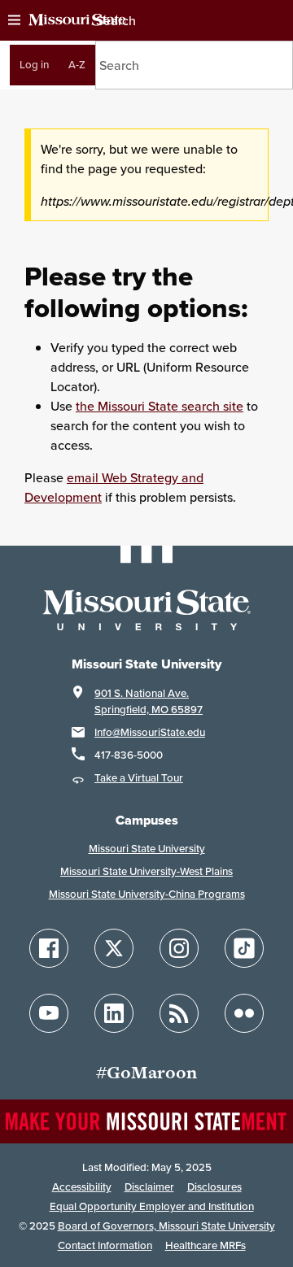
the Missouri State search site (159, 406)
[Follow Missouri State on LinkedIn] (113, 1013)
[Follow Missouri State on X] (113, 948)
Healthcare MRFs (205, 1245)
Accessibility (82, 1187)
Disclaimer (149, 1187)
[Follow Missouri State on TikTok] (244, 948)
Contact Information (105, 1245)
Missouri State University (147, 848)
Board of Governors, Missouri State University (166, 1226)
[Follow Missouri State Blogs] (179, 1013)
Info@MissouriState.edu (149, 732)
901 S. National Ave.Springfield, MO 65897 (148, 701)
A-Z (76, 64)
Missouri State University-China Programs (147, 894)
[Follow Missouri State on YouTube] (48, 1013)
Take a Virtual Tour (138, 778)
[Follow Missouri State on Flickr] (244, 1013)
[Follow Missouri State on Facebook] (48, 948)
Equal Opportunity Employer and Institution (152, 1206)
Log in (34, 64)
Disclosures (214, 1187)
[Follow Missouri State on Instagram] (179, 948)
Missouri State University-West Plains (146, 871)
